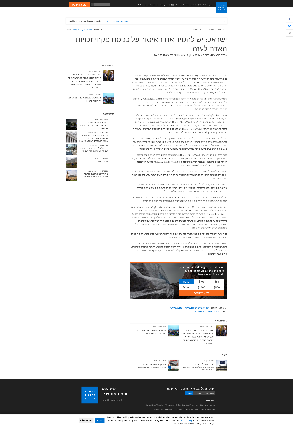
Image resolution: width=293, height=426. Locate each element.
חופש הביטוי (199, 310)
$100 (202, 281)
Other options (86, 420)
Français (186, 5)
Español (148, 5)
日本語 (171, 5)
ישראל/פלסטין (176, 307)
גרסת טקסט (210, 400)
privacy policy (186, 420)
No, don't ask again (120, 21)
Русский (155, 5)
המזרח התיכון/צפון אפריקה (197, 307)
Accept (99, 420)
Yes (108, 21)
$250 (186, 281)
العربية (210, 5)
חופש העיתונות (213, 310)
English (193, 5)
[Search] (92, 4)
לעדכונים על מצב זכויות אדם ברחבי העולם (191, 388)
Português (163, 5)
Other (186, 287)
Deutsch (178, 5)
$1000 (201, 287)
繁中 (199, 5)
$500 (217, 287)
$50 (216, 281)
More (140, 5)
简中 (204, 5)
